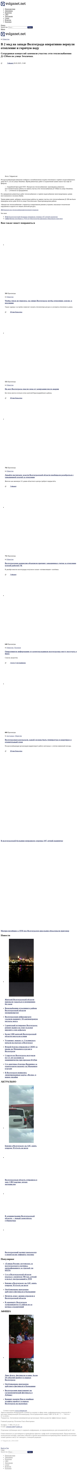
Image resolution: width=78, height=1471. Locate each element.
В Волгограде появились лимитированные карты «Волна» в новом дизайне (20, 1075)
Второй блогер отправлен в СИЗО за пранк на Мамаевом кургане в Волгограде (21, 1049)
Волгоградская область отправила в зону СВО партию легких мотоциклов (21, 1182)
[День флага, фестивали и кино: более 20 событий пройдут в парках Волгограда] (21, 1343)
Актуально (10, 736)
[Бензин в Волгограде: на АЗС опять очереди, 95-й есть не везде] (21, 1114)
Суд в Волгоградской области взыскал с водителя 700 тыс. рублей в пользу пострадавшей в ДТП (21, 1276)
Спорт (7, 18)
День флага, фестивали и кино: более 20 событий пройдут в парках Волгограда (21, 1377)
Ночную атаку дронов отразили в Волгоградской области (20, 1297)
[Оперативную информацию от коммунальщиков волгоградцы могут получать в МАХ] (41, 609)
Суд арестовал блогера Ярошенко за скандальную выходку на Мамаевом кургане (21, 1066)
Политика (8, 13)
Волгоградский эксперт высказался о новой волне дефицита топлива (20, 1253)
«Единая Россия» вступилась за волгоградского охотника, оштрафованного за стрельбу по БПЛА (19, 1267)
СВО (6, 14)
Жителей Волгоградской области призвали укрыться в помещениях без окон (20, 1001)
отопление (27, 210)
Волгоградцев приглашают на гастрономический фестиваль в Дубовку (18, 1392)
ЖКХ (3, 210)
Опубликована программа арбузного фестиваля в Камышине (20, 1290)
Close (2, 1450)
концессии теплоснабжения (14, 210)
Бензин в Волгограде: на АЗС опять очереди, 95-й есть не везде (21, 1147)
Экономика (9, 11)
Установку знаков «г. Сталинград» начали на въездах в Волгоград (20, 1041)
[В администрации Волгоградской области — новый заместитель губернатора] (21, 1200)
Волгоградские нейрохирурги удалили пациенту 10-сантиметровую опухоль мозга (21, 1019)
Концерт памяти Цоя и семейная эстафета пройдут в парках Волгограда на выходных (19, 1401)
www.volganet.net (21, 1410)
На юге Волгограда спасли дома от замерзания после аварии (32, 389)
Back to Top (5, 1448)
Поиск (30, 27)
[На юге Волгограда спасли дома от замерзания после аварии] (41, 347)
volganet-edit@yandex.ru (14, 1427)
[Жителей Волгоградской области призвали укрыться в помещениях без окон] (21, 968)
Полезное (8, 22)
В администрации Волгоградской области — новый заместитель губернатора (20, 1218)
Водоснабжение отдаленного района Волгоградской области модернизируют (21, 1010)
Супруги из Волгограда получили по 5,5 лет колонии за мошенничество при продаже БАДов (21, 1057)
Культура (8, 20)
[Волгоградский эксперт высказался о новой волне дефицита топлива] (21, 1236)
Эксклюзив (9, 16)
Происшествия (10, 9)
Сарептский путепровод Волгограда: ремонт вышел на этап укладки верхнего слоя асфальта (21, 1027)
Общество (10, 297)
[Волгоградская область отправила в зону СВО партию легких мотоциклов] (21, 1164)
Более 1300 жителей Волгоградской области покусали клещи (20, 1035)
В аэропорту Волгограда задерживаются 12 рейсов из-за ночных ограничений (18, 1304)
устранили (34, 210)
